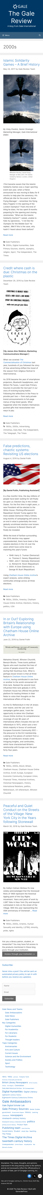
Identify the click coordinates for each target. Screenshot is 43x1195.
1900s (8, 426)
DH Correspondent (28, 1088)
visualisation (28, 1144)
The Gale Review (21, 17)
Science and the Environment (18, 1056)
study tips (24, 1131)
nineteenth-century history (14, 1118)
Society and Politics (13, 1060)
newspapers (16, 1115)
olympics (30, 249)
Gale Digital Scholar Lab (13, 1105)
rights (11, 931)
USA (13, 606)
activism (15, 1077)
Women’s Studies (7, 1147)
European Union (30, 776)
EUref (13, 773)
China (4, 1085)
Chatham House (10, 769)
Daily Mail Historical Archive (12, 1088)
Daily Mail (17, 430)
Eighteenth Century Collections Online (17, 1097)
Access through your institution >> (20, 954)
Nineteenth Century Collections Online (14, 1122)
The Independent (24, 252)
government (6, 1112)
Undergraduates (8, 1144)
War (34, 1144)
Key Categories (9, 1023)
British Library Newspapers (15, 1082)
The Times (22, 433)
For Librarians (11, 1033)
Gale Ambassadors (13, 1013)
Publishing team (11, 1127)
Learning (35, 1112)
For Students (10, 1036)
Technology (10, 1067)
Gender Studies (35, 1109)
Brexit (21, 766)
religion (6, 252)
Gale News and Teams (12, 1009)
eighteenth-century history (11, 1095)
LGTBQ (26, 927)
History (36, 603)
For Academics (11, 1029)
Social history (7, 1131)
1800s (4, 1077)
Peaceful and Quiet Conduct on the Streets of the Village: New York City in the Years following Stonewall (21, 814)
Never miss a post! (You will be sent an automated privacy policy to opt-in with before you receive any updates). (19, 974)
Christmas (7, 430)
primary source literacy (9, 1125)
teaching (33, 1131)
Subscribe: (7, 965)
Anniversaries (11, 1046)
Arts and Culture (12, 1050)
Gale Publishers (13, 242)
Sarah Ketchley (26, 1128)
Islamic (22, 249)
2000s (9, 245)
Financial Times (10, 779)
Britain (28, 766)
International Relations (13, 786)
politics (6, 606)
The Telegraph (9, 433)
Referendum (8, 790)
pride (5, 931)
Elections (27, 603)
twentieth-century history (17, 1140)
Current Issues (11, 1053)
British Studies (33, 1083)
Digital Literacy (30, 1092)
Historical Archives (26, 779)
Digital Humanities (21, 245)
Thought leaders (12, 1040)
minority (34, 927)
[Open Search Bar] (39, 35)
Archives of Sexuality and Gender (12, 1080)
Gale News (10, 1016)
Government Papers (18, 1112)
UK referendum (22, 790)
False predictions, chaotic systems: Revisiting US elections (20, 450)
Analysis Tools (24, 1077)
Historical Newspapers (13, 783)
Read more (8, 235)
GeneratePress (21, 1191)
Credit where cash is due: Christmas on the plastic (20, 272)
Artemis (22, 924)
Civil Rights (10, 1085)
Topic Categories (9, 1043)
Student (17, 1131)
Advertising (24, 426)
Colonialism (19, 1085)
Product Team (22, 1125)
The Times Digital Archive (17, 1137)
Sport (13, 252)
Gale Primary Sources (15, 1108)
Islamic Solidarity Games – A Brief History (21, 62)
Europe (20, 773)
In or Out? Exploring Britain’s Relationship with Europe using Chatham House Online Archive (21, 627)
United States (19, 1144)
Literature (5, 1115)
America (23, 599)
